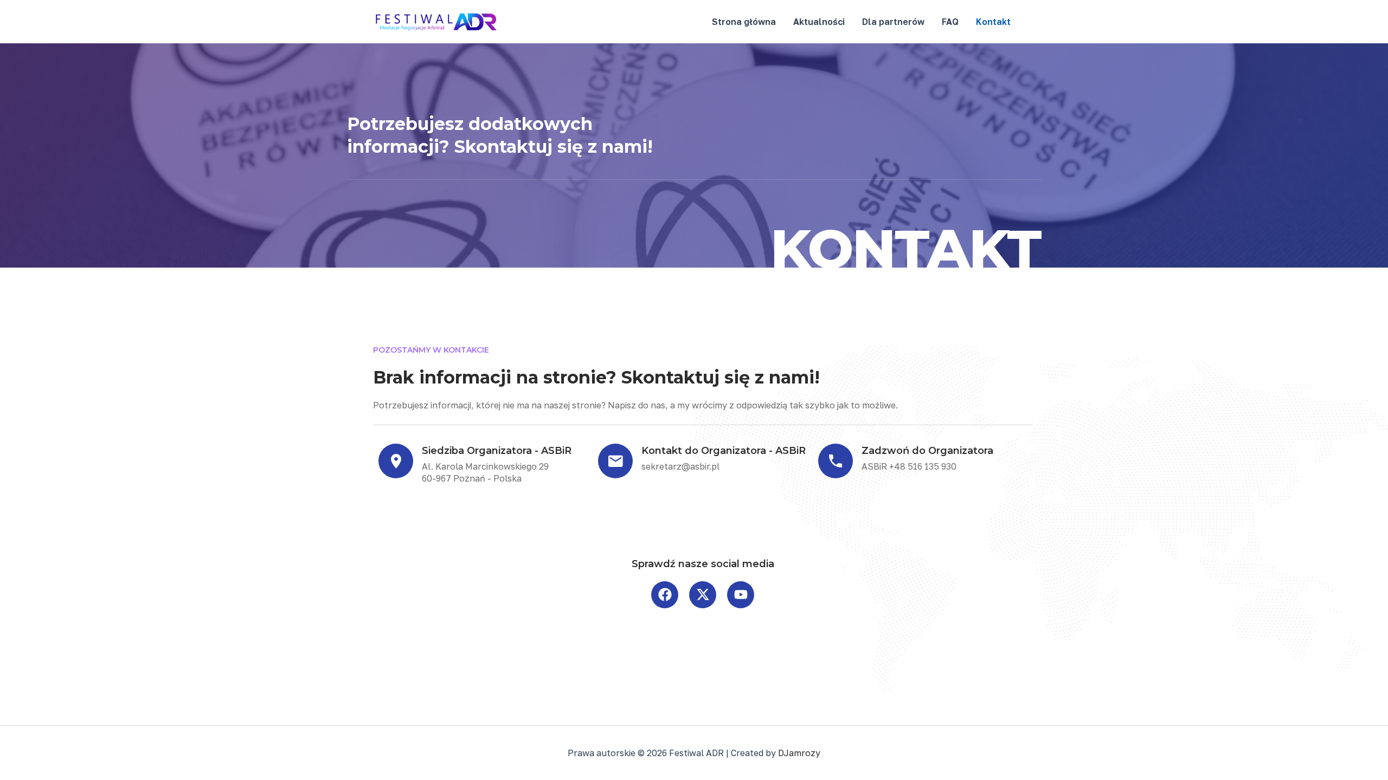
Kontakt (993, 21)
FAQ (950, 21)
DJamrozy (799, 753)
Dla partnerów (893, 21)
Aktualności (819, 21)
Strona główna (744, 21)
